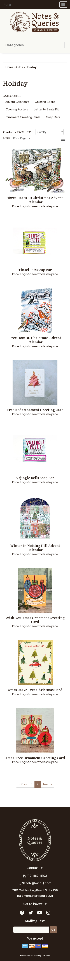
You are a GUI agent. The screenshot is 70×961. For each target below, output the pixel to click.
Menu (7, 4)
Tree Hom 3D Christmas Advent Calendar (35, 339)
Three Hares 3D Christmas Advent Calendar (35, 199)
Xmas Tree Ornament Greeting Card (35, 757)
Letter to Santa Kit (46, 109)
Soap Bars (53, 117)
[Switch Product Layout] (63, 138)
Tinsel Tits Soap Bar (35, 269)
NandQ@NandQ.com (36, 883)
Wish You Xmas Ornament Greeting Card (35, 619)
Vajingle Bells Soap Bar (35, 477)
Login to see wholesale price (39, 206)
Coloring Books (45, 102)
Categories (14, 45)
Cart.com (46, 956)
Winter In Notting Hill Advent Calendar (35, 547)
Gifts (19, 67)
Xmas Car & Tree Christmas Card (35, 689)
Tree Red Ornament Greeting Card (35, 409)
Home (9, 67)
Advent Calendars (17, 102)
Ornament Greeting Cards (23, 117)
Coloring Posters (17, 109)
